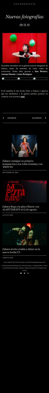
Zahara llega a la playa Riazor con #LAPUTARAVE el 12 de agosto (20, 208)
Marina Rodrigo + (27, 265)
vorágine (35, 265)
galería (27, 65)
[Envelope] (21, 273)
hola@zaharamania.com (38, 262)
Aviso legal (7, 262)
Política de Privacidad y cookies (20, 262)
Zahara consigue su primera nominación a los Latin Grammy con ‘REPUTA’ (22, 163)
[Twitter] (24, 273)
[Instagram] (28, 273)
